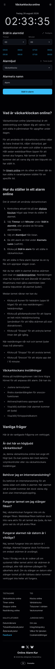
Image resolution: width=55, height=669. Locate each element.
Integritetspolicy (36, 648)
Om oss (32, 644)
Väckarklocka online (12, 619)
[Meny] (4, 4)
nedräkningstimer (26, 279)
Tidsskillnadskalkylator (13, 648)
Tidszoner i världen (37, 627)
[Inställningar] (48, 4)
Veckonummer (35, 631)
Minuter (31, 37)
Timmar (6, 37)
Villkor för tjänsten (37, 652)
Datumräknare (9, 644)
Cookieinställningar (37, 656)
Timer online (8, 623)
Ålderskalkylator (10, 652)
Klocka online (35, 619)
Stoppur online (9, 627)
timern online (13, 174)
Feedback (7, 656)
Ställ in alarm (26, 91)
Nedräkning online (11, 631)
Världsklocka (34, 623)
